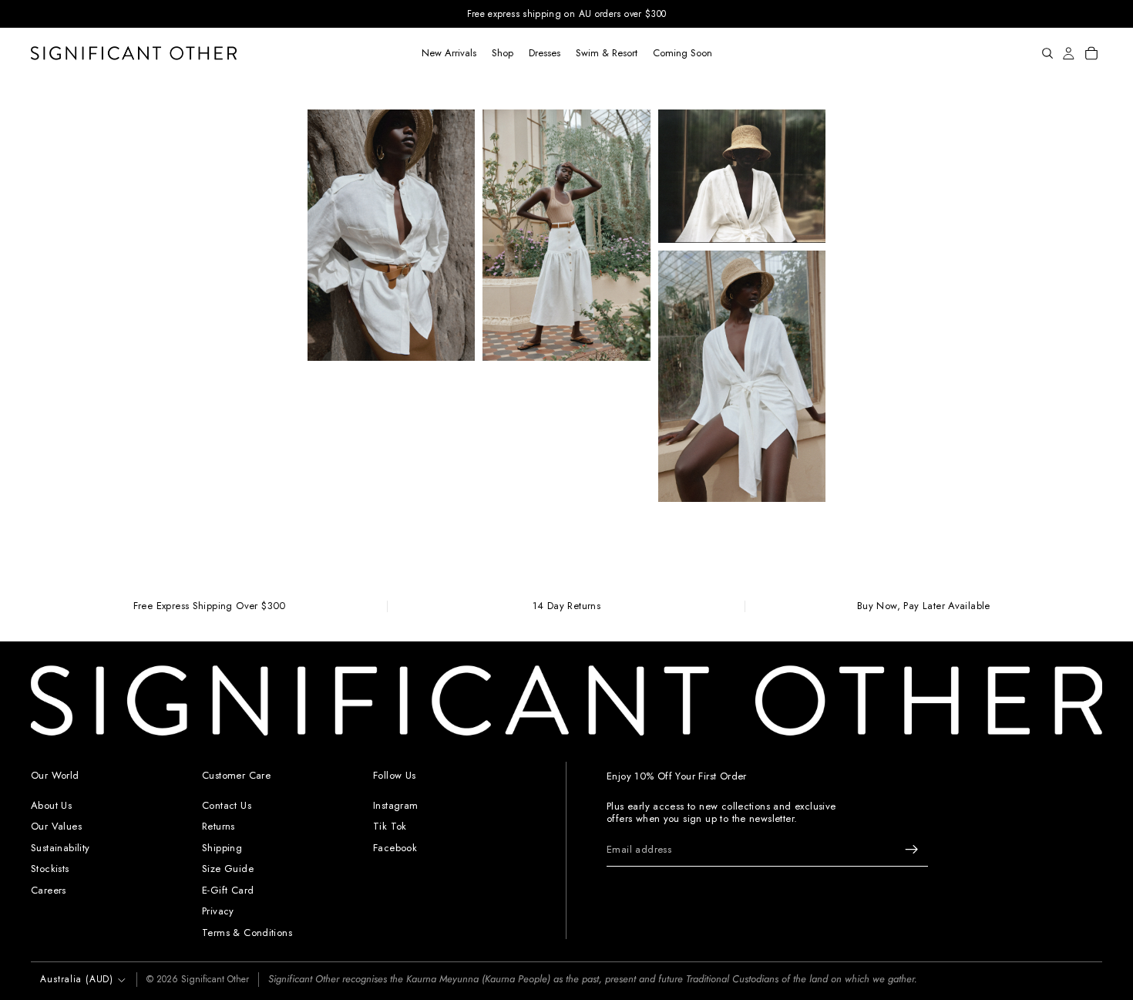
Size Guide (228, 868)
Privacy (218, 911)
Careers (48, 889)
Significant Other (215, 979)
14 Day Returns (566, 606)
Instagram (396, 804)
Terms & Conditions (247, 932)
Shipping (222, 847)
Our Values (56, 826)
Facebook (395, 847)
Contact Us (226, 804)
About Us (51, 804)
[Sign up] (912, 849)
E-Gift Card (228, 889)
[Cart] (1091, 53)
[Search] (1047, 53)
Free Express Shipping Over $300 (209, 606)
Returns (218, 826)
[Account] (1068, 53)
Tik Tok (390, 826)
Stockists (50, 868)
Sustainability (60, 847)
